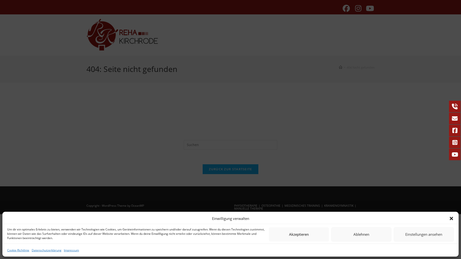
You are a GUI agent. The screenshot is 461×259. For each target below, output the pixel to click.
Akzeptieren (299, 234)
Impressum (71, 250)
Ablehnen (361, 234)
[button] (451, 218)
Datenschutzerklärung (46, 250)
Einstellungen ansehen (423, 234)
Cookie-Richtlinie (18, 250)
